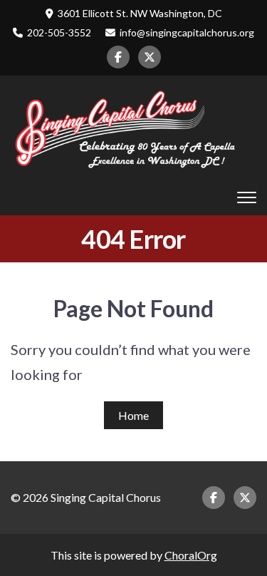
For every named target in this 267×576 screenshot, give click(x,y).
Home (133, 415)
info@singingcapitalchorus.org (187, 32)
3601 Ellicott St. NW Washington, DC (140, 13)
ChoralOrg (190, 555)
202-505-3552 (59, 32)
